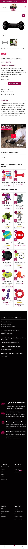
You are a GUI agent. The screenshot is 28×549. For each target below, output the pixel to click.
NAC (2, 477)
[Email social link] (9, 94)
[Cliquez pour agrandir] (4, 35)
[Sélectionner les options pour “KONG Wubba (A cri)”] (3, 298)
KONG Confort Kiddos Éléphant (19, 206)
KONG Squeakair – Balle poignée (20, 263)
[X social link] (7, 94)
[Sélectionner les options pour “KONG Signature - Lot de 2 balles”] (15, 239)
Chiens (2, 469)
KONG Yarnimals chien (7, 206)
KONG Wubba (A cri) (7, 301)
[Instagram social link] (25, 1)
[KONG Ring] (19, 294)
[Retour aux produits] (23, 49)
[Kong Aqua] (19, 274)
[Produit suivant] (25, 49)
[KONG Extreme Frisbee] (7, 255)
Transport (3, 516)
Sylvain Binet (18, 472)
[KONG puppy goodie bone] (7, 175)
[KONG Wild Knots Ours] (19, 216)
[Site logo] (13, 7)
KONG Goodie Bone (19, 182)
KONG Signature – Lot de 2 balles (19, 242)
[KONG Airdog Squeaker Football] (7, 274)
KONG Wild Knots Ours (19, 223)
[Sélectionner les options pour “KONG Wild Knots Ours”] (15, 220)
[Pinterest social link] (11, 94)
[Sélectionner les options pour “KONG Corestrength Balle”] (3, 239)
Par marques (4, 479)
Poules (2, 474)
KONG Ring (19, 301)
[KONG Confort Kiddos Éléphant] (19, 198)
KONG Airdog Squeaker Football (7, 282)
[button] (2, 25)
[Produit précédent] (21, 49)
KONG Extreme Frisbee (7, 263)
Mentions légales (19, 516)
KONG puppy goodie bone (7, 183)
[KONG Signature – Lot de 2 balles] (19, 235)
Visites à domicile (5, 511)
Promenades (4, 513)
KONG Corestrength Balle (7, 242)
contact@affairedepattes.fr (12, 330)
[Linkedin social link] (13, 94)
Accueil (3, 48)
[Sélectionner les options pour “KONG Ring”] (15, 298)
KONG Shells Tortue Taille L (7, 223)
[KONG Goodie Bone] (19, 175)
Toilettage (3, 508)
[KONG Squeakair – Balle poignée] (19, 255)
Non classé (16, 48)
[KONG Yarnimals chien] (7, 198)
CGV (16, 513)
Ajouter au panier (14, 83)
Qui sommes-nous (19, 511)
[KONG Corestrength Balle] (7, 235)
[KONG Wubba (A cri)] (7, 294)
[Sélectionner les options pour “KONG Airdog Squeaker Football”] (3, 278)
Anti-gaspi (17, 469)
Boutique (9, 48)
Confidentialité (18, 519)
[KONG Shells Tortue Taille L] (7, 216)
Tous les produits (5, 466)
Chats (2, 472)
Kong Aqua (20, 281)
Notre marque (18, 466)
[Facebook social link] (23, 1)
